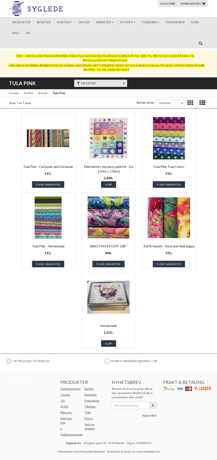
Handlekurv (191, 3)
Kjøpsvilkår (149, 415)
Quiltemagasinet (71, 434)
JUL (62, 400)
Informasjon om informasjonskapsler (81, 451)
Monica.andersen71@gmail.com (134, 361)
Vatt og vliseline (89, 426)
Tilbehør (149, 22)
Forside (14, 93)
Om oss (84, 22)
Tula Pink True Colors (168, 167)
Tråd (87, 412)
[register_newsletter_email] (153, 405)
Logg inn (167, 3)
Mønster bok (66, 420)
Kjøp (108, 184)
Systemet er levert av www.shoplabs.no (133, 451)
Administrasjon (70, 388)
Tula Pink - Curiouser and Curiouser (48, 167)
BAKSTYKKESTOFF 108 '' (108, 246)
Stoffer (126, 22)
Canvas (65, 394)
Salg (15, 33)
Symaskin (90, 394)
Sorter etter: (145, 102)
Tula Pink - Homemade (48, 246)
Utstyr (88, 418)
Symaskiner (175, 22)
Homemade (108, 326)
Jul (28, 33)
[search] (200, 43)
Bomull (42, 93)
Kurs (195, 22)
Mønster (103, 22)
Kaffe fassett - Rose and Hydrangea (168, 246)
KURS (64, 406)
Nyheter (43, 22)
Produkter (21, 22)
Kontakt (64, 22)
